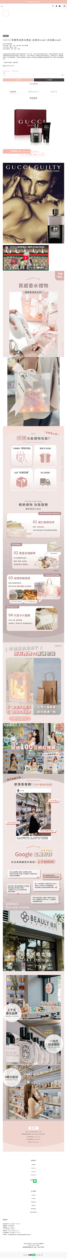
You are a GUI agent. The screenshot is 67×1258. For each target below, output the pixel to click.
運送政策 (33, 1205)
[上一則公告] (2, 2)
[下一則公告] (65, 2)
